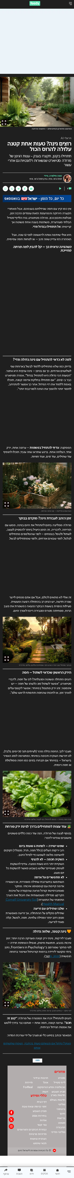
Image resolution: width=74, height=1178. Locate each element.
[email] (31, 188)
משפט (61, 1123)
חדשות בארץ (58, 1095)
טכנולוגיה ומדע (56, 1087)
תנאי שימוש (40, 1143)
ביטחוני (61, 1109)
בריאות (61, 1118)
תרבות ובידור (40, 1078)
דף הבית (42, 1102)
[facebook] (24, 188)
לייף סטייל (59, 1082)
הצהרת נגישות (38, 1138)
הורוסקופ (42, 1087)
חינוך (62, 1113)
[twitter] (12, 188)
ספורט (61, 1078)
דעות (45, 1091)
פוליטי (61, 1104)
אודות (43, 1120)
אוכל (45, 1082)
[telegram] (18, 188)
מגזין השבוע (58, 1091)
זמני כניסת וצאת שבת (34, 1106)
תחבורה (60, 1127)
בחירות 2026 (39, 1115)
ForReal (28, 1087)
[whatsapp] (5, 188)
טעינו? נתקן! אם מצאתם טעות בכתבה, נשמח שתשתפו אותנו (37, 1046)
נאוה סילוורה (55, 176)
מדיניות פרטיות (38, 1134)
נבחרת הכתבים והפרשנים (31, 1129)
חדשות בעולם (57, 1100)
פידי (46, 176)
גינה (37, 1060)
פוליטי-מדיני (58, 1132)
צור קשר (42, 1125)
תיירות (29, 1082)
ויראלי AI (66, 138)
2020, (55, 956)
